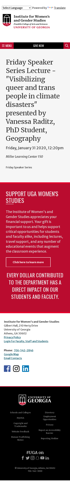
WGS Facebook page (7, 368)
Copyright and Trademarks (21, 424)
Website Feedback (20, 431)
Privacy (49, 425)
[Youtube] (42, 458)
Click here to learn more (28, 262)
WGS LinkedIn (26, 368)
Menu (9, 46)
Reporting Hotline (49, 438)
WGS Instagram (16, 368)
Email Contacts (13, 358)
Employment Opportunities (49, 418)
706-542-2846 (23, 350)
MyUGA (20, 418)
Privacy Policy (12, 337)
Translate (60, 7)
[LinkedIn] (47, 458)
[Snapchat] (37, 458)
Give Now (38, 46)
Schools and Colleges (20, 412)
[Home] (35, 25)
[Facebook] (23, 458)
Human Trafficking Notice (20, 438)
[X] (28, 458)
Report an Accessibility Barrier (50, 431)
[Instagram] (33, 458)
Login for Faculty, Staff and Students (26, 341)
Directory (49, 412)
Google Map (11, 354)
